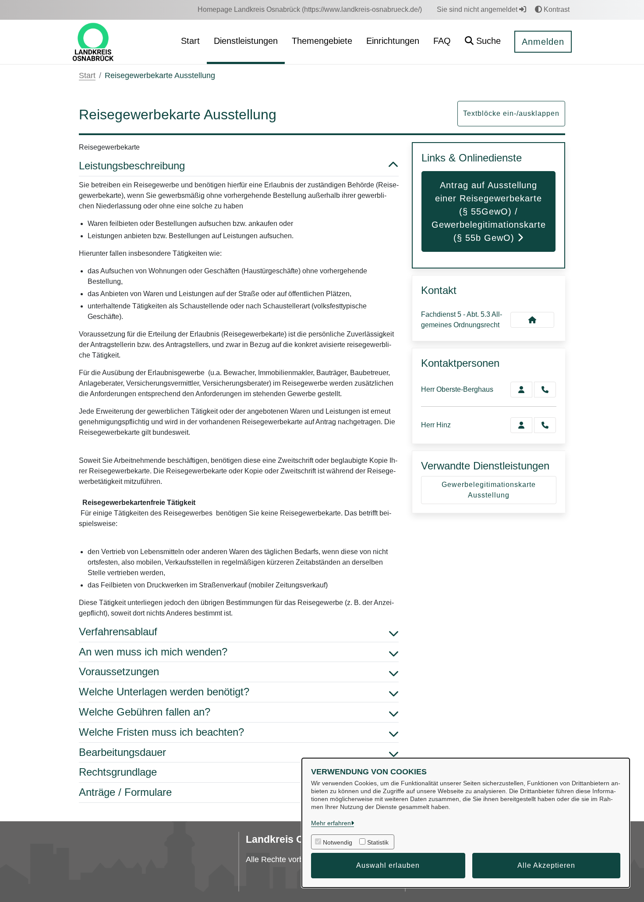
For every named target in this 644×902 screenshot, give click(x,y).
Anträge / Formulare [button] (125, 792)
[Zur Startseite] (93, 41)
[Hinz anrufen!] (545, 425)
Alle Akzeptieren (546, 865)
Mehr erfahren (331, 823)
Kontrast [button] (556, 9)
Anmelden (543, 42)
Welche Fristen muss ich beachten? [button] (161, 732)
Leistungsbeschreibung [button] (132, 166)
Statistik (378, 842)
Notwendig (337, 842)
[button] (483, 42)
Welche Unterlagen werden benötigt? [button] (164, 692)
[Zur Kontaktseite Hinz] (521, 425)
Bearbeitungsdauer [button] (122, 752)
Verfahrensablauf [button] (118, 631)
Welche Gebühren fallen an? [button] (144, 712)
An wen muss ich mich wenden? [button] (153, 652)
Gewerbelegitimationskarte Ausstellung (489, 490)
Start (87, 75)
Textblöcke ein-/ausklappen (511, 113)
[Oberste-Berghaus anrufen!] (545, 389)
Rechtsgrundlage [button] (118, 772)
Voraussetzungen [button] (119, 671)
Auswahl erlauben (388, 865)
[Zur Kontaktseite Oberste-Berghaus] (521, 389)
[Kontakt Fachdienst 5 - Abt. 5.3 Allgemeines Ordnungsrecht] (532, 320)
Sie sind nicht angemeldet (478, 9)
